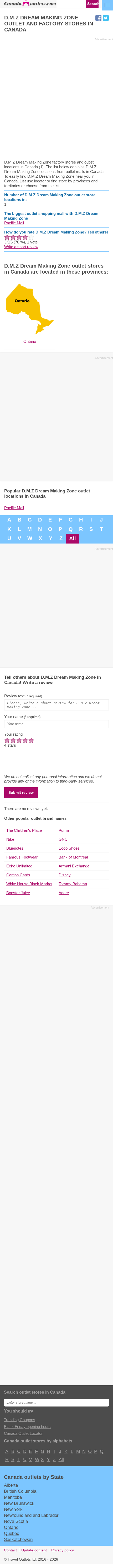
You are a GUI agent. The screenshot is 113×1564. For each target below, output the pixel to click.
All (72, 538)
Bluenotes (14, 848)
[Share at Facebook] (98, 18)
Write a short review (21, 247)
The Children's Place (24, 830)
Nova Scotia (16, 1521)
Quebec (11, 1533)
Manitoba (13, 1497)
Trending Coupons (19, 1420)
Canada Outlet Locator (23, 1433)
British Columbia (20, 1491)
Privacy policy (62, 1550)
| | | (107, 5)
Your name (22, 716)
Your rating (13, 734)
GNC (63, 839)
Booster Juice (18, 892)
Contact (10, 1550)
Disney (65, 875)
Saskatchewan (18, 1539)
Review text (23, 696)
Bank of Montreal (73, 857)
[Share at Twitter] (106, 18)
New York (13, 1509)
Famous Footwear (22, 857)
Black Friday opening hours (27, 1426)
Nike (10, 839)
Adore (64, 892)
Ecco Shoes (69, 848)
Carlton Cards (18, 875)
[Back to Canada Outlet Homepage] (30, 6)
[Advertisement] (56, 98)
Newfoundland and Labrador (31, 1515)
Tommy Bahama (73, 884)
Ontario (11, 1527)
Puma (64, 830)
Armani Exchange (74, 866)
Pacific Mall (14, 223)
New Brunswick (19, 1503)
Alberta (11, 1485)
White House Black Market (29, 884)
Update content (34, 1550)
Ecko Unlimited (19, 866)
